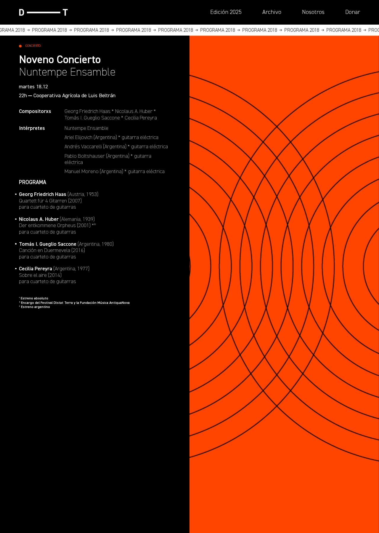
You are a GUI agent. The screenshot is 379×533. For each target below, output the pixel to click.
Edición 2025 (226, 12)
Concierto (33, 46)
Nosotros (313, 12)
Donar (352, 12)
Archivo (271, 12)
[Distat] (43, 12)
